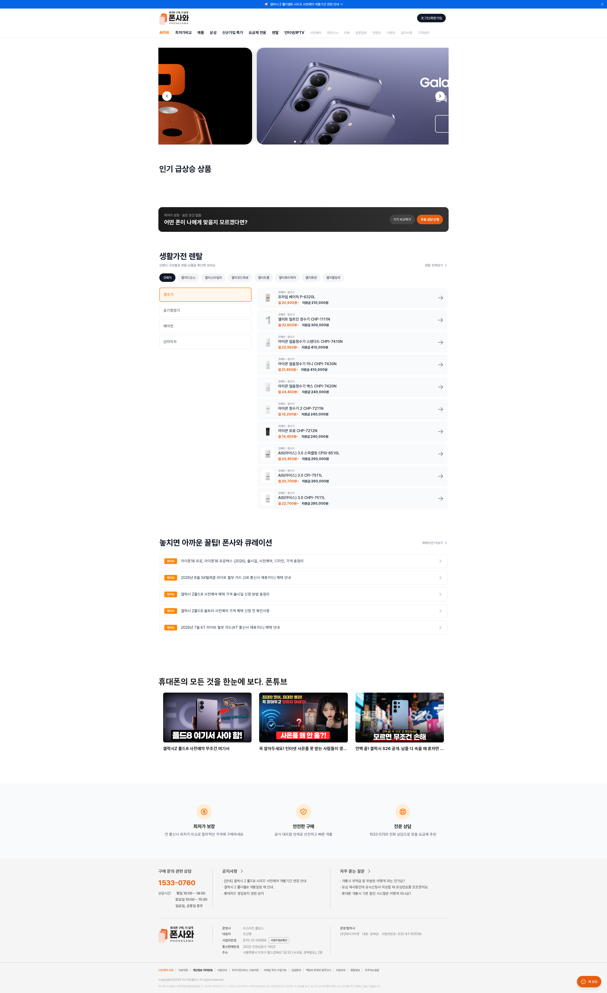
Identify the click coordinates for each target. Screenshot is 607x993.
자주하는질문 (372, 970)
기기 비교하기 (402, 219)
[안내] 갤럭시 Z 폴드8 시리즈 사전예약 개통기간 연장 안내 (265, 881)
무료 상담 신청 (430, 219)
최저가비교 (183, 32)
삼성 (213, 32)
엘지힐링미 (333, 278)
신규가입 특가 (232, 32)
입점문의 (296, 970)
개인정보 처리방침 (202, 970)
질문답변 (361, 33)
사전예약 (315, 33)
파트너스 (332, 33)
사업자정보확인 (279, 940)
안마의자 (170, 342)
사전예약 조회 (165, 970)
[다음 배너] (440, 96)
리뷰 (347, 33)
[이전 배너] (167, 96)
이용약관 (183, 970)
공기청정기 (171, 310)
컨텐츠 (376, 33)
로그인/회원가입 (431, 18)
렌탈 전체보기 (434, 265)
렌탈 (275, 32)
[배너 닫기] (602, 4)
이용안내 (222, 970)
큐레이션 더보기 (432, 543)
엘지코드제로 (239, 278)
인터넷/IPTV (294, 32)
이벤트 (391, 33)
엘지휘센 (311, 278)
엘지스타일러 (213, 278)
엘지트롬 (263, 278)
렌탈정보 (355, 970)
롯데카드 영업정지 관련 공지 (244, 893)
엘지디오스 (188, 278)
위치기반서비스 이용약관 (245, 970)
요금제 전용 (257, 32)
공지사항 (406, 33)
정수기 (169, 294)
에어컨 (168, 326)
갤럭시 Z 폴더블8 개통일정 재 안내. (249, 887)
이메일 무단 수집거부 (275, 970)
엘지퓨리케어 (287, 278)
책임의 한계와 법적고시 (318, 970)
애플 (201, 32)
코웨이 (167, 278)
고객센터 (423, 33)
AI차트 (164, 32)
